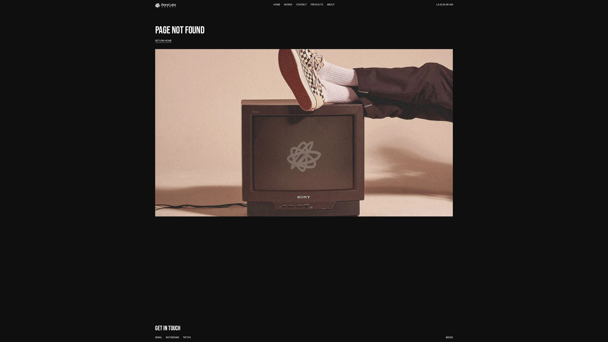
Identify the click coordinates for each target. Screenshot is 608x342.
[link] (165, 5)
